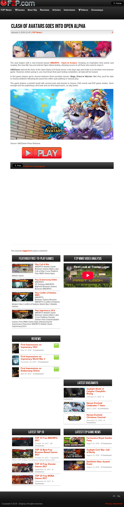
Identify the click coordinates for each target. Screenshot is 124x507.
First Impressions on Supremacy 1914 (31, 345)
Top (118, 496)
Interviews (69, 10)
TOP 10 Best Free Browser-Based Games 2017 (46, 452)
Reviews (44, 10)
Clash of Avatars (69, 63)
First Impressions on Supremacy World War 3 (33, 357)
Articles (56, 10)
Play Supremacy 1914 (45, 310)
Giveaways (97, 10)
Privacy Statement (113, 504)
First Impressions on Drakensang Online (31, 369)
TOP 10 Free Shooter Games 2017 (45, 465)
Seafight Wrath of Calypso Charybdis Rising (96, 391)
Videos (84, 10)
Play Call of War (42, 264)
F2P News (6, 10)
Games (21, 10)
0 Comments (43, 362)
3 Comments (38, 350)
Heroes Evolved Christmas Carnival (96, 416)
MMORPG (54, 63)
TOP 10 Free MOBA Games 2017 (44, 477)
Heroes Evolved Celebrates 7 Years (96, 404)
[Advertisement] (62, 201)
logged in (26, 251)
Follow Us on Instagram (34, 166)
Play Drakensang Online (46, 280)
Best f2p (32, 10)
